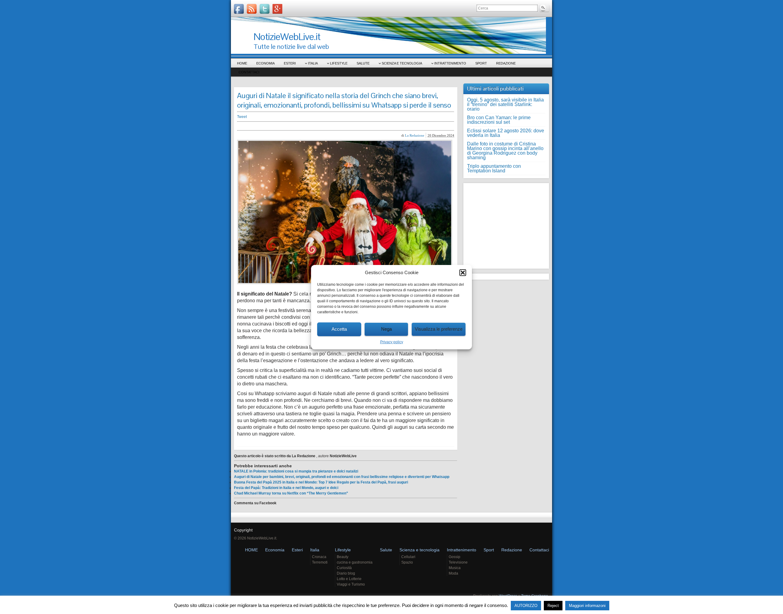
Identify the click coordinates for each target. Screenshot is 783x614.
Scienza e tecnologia (402, 63)
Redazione (506, 63)
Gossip (454, 557)
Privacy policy (391, 342)
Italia (313, 63)
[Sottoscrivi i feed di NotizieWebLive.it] (252, 9)
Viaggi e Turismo (351, 584)
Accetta (339, 329)
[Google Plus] (277, 9)
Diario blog (346, 573)
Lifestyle (338, 63)
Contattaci (249, 72)
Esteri (290, 63)
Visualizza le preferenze (438, 329)
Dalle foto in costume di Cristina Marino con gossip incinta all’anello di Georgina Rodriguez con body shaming (505, 150)
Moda (453, 573)
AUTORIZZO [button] (525, 605)
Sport (481, 63)
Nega (386, 329)
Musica (455, 568)
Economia (265, 63)
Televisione (458, 562)
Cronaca (319, 557)
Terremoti (320, 562)
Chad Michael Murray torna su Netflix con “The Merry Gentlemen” (291, 493)
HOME (242, 63)
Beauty (342, 557)
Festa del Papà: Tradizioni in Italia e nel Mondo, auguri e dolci (286, 488)
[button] (463, 273)
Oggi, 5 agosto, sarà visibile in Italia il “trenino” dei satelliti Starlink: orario (505, 104)
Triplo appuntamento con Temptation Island (494, 168)
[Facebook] (239, 9)
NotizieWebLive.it (287, 36)
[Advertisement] (332, 126)
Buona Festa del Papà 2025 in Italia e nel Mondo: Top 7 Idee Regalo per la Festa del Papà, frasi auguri (321, 482)
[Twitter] (264, 9)
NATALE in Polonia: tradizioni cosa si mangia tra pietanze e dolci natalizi (296, 471)
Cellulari (408, 557)
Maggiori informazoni (587, 605)
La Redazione (414, 135)
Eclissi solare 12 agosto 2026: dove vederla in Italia (505, 133)
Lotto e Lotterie (349, 579)
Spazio (407, 562)
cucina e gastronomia (355, 562)
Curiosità (344, 568)
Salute (363, 63)
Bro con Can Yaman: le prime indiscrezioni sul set (499, 120)
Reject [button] (553, 605)
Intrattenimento (450, 63)
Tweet (242, 117)
